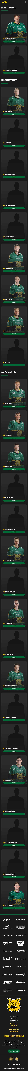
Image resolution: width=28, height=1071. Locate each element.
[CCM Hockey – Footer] (21, 919)
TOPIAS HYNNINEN (9, 592)
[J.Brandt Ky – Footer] (21, 935)
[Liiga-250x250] (11, 1059)
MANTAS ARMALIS (9, 39)
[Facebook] (8, 1064)
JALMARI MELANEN (9, 717)
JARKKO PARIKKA (9, 331)
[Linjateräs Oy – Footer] (21, 951)
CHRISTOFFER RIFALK (10, 70)
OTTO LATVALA (8, 299)
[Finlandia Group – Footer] (7, 927)
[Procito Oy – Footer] (21, 966)
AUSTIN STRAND (8, 237)
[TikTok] (19, 1064)
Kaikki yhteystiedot (14, 1029)
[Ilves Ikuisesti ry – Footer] (21, 927)
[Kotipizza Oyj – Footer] (21, 943)
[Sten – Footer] (7, 982)
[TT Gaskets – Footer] (21, 990)
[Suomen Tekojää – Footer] (21, 982)
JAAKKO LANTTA (8, 498)
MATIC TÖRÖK (8, 780)
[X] (11, 1064)
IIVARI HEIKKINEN (9, 874)
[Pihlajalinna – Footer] (7, 966)
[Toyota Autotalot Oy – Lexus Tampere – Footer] (7, 990)
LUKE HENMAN (8, 905)
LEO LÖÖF (6, 362)
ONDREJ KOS (7, 466)
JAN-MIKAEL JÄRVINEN (10, 748)
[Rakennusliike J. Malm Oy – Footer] (7, 974)
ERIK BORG (7, 435)
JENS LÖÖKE (7, 623)
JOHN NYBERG (8, 268)
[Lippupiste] (7, 959)
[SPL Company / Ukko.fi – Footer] (21, 974)
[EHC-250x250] (16, 1059)
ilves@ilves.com (14, 1024)
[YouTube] (16, 1064)
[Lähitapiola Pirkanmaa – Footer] (7, 951)
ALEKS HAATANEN (9, 811)
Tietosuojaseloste (14, 1031)
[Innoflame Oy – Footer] (7, 935)
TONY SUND (7, 143)
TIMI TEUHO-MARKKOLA (10, 686)
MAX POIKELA (8, 654)
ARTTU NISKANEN (9, 205)
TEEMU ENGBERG (9, 560)
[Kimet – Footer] (7, 943)
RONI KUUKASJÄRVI (9, 174)
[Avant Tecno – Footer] (7, 919)
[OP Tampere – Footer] (21, 959)
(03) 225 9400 (14, 1026)
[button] (22, 2)
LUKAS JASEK (7, 404)
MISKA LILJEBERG (9, 529)
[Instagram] (14, 1064)
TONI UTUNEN (7, 111)
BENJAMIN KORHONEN (10, 843)
